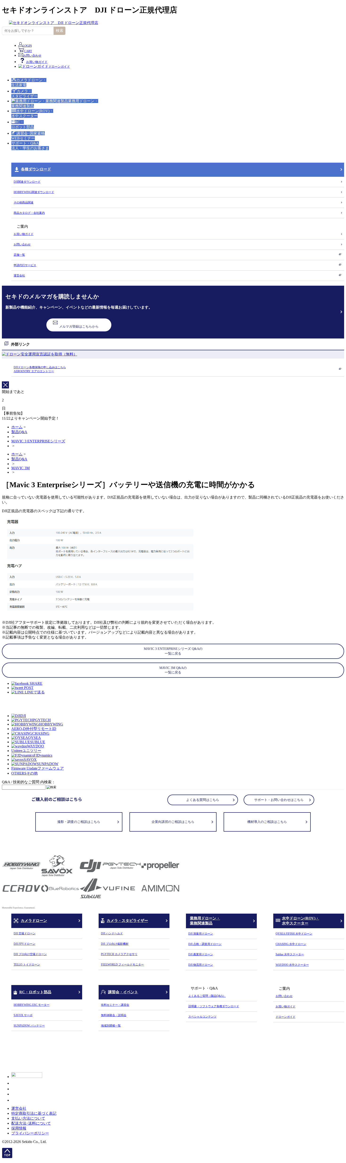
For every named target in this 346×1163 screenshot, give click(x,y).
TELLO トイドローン (27, 964)
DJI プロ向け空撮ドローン (30, 954)
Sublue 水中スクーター (290, 954)
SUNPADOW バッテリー (29, 1025)
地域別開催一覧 (111, 1025)
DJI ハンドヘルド (112, 933)
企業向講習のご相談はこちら (173, 822)
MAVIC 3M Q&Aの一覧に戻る (173, 670)
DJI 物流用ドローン (200, 964)
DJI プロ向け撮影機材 (115, 943)
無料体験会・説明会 (113, 1015)
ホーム (17, 427)
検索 (59, 31)
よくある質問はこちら (202, 800)
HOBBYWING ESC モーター (31, 1004)
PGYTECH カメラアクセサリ (119, 954)
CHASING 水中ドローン (291, 944)
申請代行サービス (25, 265)
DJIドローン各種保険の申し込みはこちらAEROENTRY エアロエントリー (40, 369)
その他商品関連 (23, 202)
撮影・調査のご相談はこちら (78, 822)
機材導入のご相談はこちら (267, 822)
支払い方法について (28, 1118)
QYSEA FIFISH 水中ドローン (294, 933)
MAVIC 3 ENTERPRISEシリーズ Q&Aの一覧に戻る (173, 651)
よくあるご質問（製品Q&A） (207, 996)
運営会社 (19, 275)
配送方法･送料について (31, 1123)
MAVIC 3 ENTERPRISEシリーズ (38, 441)
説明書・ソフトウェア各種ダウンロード (213, 1006)
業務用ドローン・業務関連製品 (205, 920)
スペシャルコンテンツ (202, 1016)
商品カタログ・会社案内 (29, 212)
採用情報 (18, 1128)
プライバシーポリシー (30, 1133)
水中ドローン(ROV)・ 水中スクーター (300, 920)
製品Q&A (19, 432)
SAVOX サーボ (23, 1015)
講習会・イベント (123, 992)
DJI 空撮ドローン (25, 933)
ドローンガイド (285, 1017)
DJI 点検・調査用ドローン (204, 944)
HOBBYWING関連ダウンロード (34, 192)
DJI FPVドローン (24, 943)
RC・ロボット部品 (35, 992)
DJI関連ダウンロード (27, 181)
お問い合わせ (22, 244)
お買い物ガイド (23, 234)
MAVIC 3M (20, 468)
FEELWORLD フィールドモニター (122, 964)
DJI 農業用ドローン (200, 954)
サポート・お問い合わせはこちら (279, 800)
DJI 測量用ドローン (200, 933)
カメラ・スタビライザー (127, 921)
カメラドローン (34, 921)
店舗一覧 (19, 254)
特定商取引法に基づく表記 (33, 1113)
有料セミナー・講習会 (115, 1004)
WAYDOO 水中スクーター (292, 964)
